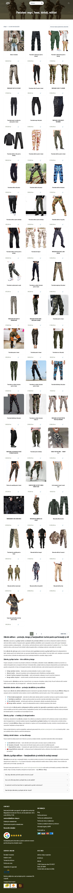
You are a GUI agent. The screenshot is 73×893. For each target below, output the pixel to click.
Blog (38, 812)
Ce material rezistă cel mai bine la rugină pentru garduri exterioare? (23, 785)
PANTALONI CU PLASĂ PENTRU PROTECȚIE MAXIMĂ (58, 418)
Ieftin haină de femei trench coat (58, 485)
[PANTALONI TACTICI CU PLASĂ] (14, 74)
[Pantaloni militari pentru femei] (36, 140)
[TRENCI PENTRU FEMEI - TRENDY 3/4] (58, 438)
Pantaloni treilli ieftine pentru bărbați (58, 55)
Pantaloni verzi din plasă (58, 352)
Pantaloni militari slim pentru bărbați (14, 154)
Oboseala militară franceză (58, 552)
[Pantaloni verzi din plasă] (58, 338)
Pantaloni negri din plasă (36, 120)
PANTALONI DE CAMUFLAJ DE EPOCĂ (36, 519)
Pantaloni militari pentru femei (36, 154)
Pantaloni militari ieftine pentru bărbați (13, 252)
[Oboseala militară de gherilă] (36, 572)
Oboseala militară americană (13, 586)
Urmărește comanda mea (10, 821)
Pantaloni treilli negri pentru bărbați (36, 55)
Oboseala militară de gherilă (36, 586)
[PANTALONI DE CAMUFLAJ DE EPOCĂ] (36, 505)
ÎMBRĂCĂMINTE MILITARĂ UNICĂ (14, 518)
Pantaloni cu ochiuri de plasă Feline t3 (36, 418)
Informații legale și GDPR (44, 826)
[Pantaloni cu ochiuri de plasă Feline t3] (36, 404)
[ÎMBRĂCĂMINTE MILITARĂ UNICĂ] (14, 505)
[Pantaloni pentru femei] (58, 305)
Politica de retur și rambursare (45, 821)
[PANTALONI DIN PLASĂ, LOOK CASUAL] (58, 238)
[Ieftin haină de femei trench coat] (58, 471)
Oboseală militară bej (58, 586)
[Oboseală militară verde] (58, 505)
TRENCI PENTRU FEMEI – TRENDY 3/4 (58, 452)
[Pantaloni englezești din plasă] (58, 271)
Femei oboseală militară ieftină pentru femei (14, 618)
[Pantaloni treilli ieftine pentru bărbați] (58, 41)
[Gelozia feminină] (14, 41)
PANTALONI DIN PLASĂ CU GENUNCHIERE (13, 319)
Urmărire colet (7, 858)
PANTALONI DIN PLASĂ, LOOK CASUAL (58, 252)
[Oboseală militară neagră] (36, 538)
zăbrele (21, 767)
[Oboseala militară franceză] (58, 538)
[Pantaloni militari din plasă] (14, 173)
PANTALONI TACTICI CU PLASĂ (13, 88)
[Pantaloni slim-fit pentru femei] (36, 74)
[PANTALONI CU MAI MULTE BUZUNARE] (58, 106)
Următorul (63, 634)
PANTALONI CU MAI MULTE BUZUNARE (58, 121)
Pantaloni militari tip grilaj (58, 219)
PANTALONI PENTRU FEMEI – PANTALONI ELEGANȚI (36, 319)
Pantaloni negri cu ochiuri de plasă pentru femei (13, 121)
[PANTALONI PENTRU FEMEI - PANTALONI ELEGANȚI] (36, 305)
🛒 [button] (18, 491)
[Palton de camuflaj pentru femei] (14, 471)
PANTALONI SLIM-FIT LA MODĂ (58, 88)
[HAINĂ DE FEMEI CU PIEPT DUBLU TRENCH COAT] (36, 471)
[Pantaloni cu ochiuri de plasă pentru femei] (36, 271)
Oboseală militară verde (58, 518)
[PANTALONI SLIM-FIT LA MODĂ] (58, 74)
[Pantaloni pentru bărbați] (36, 438)
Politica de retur (8, 863)
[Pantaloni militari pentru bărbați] (14, 205)
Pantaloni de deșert (36, 251)
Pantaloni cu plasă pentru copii (14, 285)
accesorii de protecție (37, 767)
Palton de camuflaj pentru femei (13, 485)
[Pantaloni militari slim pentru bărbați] (14, 140)
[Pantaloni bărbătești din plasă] (58, 370)
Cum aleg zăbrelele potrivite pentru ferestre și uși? (19, 775)
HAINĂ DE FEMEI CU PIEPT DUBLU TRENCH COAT (36, 485)
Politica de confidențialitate (44, 818)
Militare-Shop (60, 645)
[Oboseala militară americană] (14, 572)
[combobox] (35, 3)
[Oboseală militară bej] (58, 572)
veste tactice (53, 729)
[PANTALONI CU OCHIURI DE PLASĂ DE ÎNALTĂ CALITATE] (14, 438)
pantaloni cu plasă (44, 729)
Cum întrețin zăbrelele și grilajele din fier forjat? (18, 790)
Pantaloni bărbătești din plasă (58, 384)
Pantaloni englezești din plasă (58, 285)
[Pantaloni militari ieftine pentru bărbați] (14, 238)
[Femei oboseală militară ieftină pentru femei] (14, 604)
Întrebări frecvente (9, 855)
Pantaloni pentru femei (58, 319)
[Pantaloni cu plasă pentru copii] (14, 271)
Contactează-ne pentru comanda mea (13, 824)
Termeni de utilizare (9, 860)
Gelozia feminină (14, 54)
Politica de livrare (42, 815)
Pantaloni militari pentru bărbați (13, 219)
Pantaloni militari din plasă (14, 187)
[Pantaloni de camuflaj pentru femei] (14, 538)
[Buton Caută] (41, 3)
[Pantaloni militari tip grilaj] (58, 205)
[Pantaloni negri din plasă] (36, 106)
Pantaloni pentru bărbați (36, 451)
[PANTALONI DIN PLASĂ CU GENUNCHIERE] (14, 305)
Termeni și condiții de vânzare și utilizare (48, 824)
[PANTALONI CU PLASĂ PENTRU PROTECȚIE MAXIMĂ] (58, 404)
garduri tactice (27, 767)
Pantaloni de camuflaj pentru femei (13, 553)
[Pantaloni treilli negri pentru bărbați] (36, 41)
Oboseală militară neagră (36, 552)
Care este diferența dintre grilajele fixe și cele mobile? (20, 780)
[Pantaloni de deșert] (36, 238)
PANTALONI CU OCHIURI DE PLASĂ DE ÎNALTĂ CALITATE (13, 452)
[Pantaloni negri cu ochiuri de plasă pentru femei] (14, 106)
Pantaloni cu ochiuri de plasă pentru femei (36, 285)
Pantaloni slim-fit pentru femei (36, 88)
